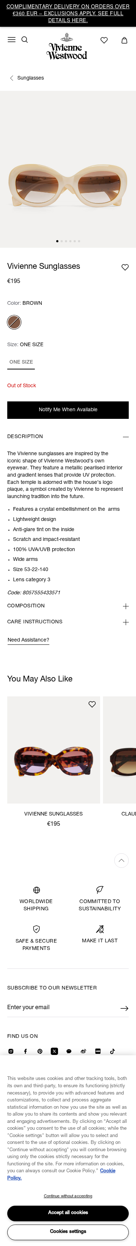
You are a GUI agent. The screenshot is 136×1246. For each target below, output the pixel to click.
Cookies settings (68, 1232)
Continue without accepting (68, 1196)
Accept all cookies (68, 1213)
